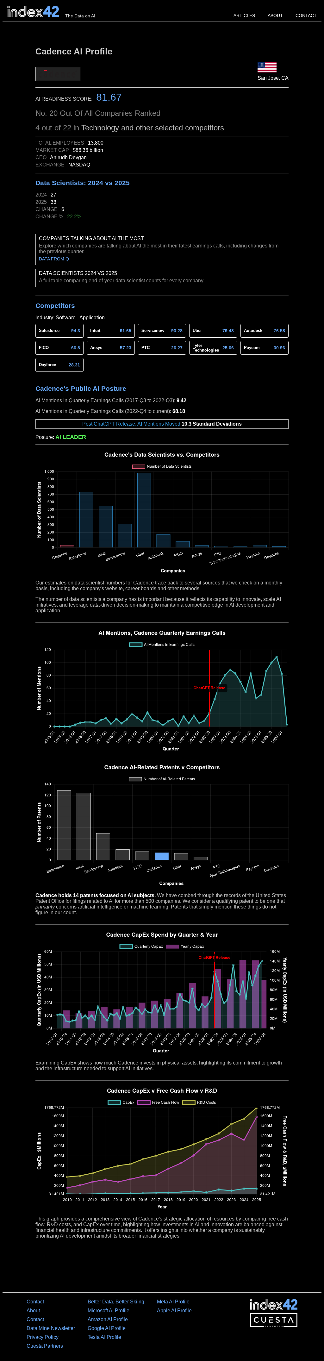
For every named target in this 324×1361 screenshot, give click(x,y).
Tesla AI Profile (104, 1337)
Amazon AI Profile (108, 1319)
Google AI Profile (107, 1328)
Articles (244, 15)
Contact (306, 15)
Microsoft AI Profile (108, 1310)
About (275, 15)
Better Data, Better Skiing (116, 1301)
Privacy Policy (43, 1337)
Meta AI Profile (173, 1301)
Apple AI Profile (174, 1310)
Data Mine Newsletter (51, 1328)
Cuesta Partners (45, 1346)
